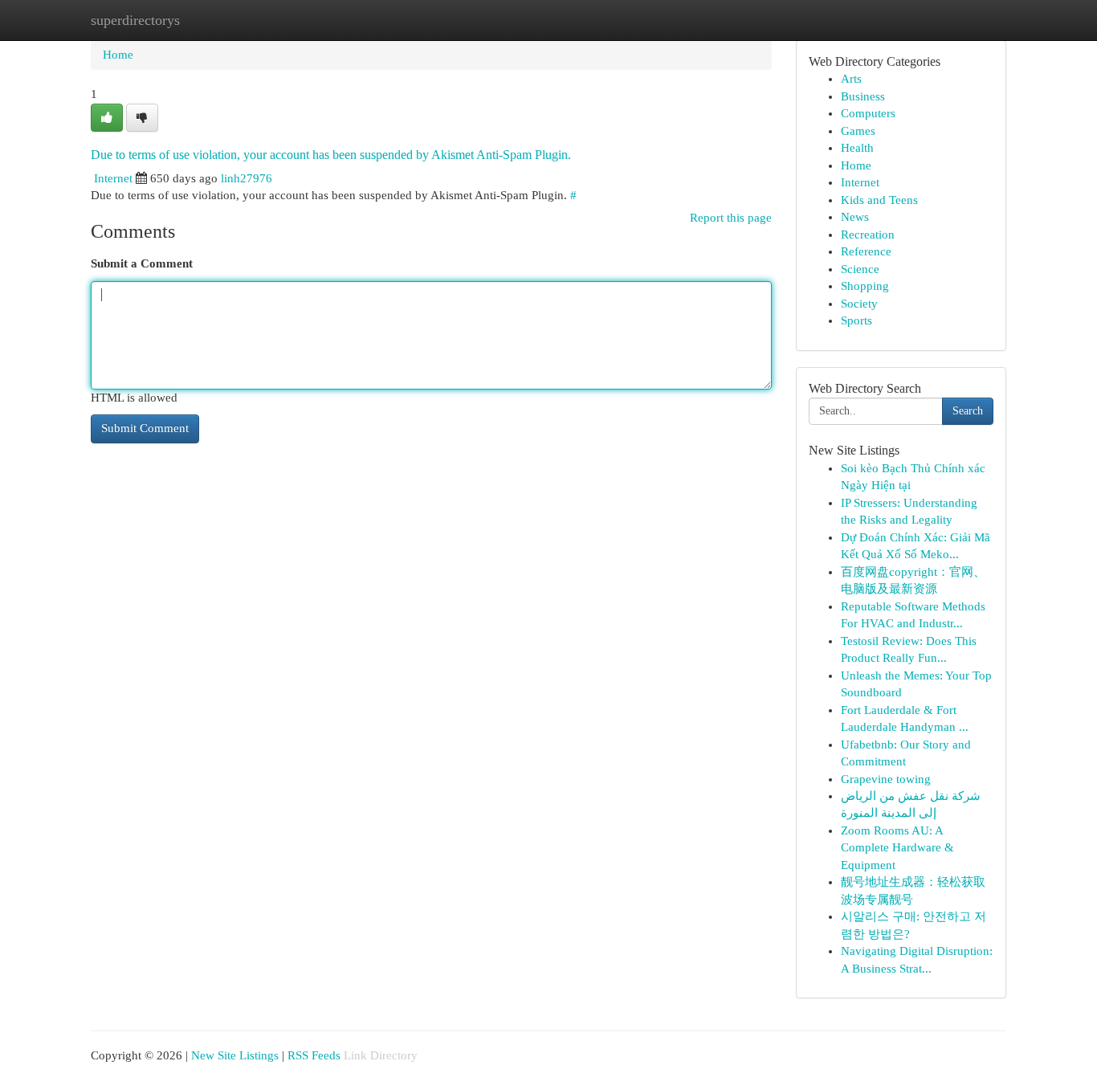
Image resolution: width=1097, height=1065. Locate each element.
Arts (851, 78)
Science (860, 269)
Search (967, 411)
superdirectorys (135, 20)
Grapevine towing (886, 779)
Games (858, 130)
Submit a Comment (142, 263)
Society (859, 303)
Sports (856, 320)
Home (118, 54)
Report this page (731, 217)
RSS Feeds (314, 1055)
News (855, 216)
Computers (868, 113)
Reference (866, 251)
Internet (113, 178)
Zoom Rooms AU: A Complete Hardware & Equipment (897, 847)
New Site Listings (235, 1055)
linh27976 (246, 178)
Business (863, 96)
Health (857, 147)
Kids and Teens (879, 200)
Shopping (865, 286)
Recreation (868, 234)
